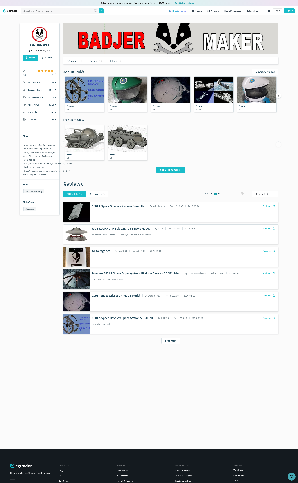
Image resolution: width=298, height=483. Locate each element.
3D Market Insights (183, 475)
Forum (236, 480)
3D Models (74, 194)
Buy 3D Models (123, 465)
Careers (61, 475)
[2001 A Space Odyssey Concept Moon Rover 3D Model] (84, 142)
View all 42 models (265, 71)
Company (62, 465)
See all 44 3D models (170, 169)
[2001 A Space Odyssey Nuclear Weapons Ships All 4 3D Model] (213, 94)
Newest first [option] (262, 194)
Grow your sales (182, 470)
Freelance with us (183, 480)
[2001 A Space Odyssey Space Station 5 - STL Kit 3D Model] (84, 94)
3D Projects (97, 194)
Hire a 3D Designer (125, 480)
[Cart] (268, 10)
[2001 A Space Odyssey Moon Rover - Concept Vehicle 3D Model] (127, 142)
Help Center (63, 480)
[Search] (101, 10)
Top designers (239, 470)
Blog (60, 470)
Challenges (238, 475)
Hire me (31, 57)
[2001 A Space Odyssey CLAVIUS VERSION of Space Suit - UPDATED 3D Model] (256, 94)
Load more (170, 340)
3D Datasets (122, 475)
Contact (48, 57)
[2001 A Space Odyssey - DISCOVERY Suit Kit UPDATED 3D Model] (127, 94)
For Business (122, 470)
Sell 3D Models (182, 465)
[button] (95, 10)
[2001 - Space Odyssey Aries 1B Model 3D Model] (170, 94)
